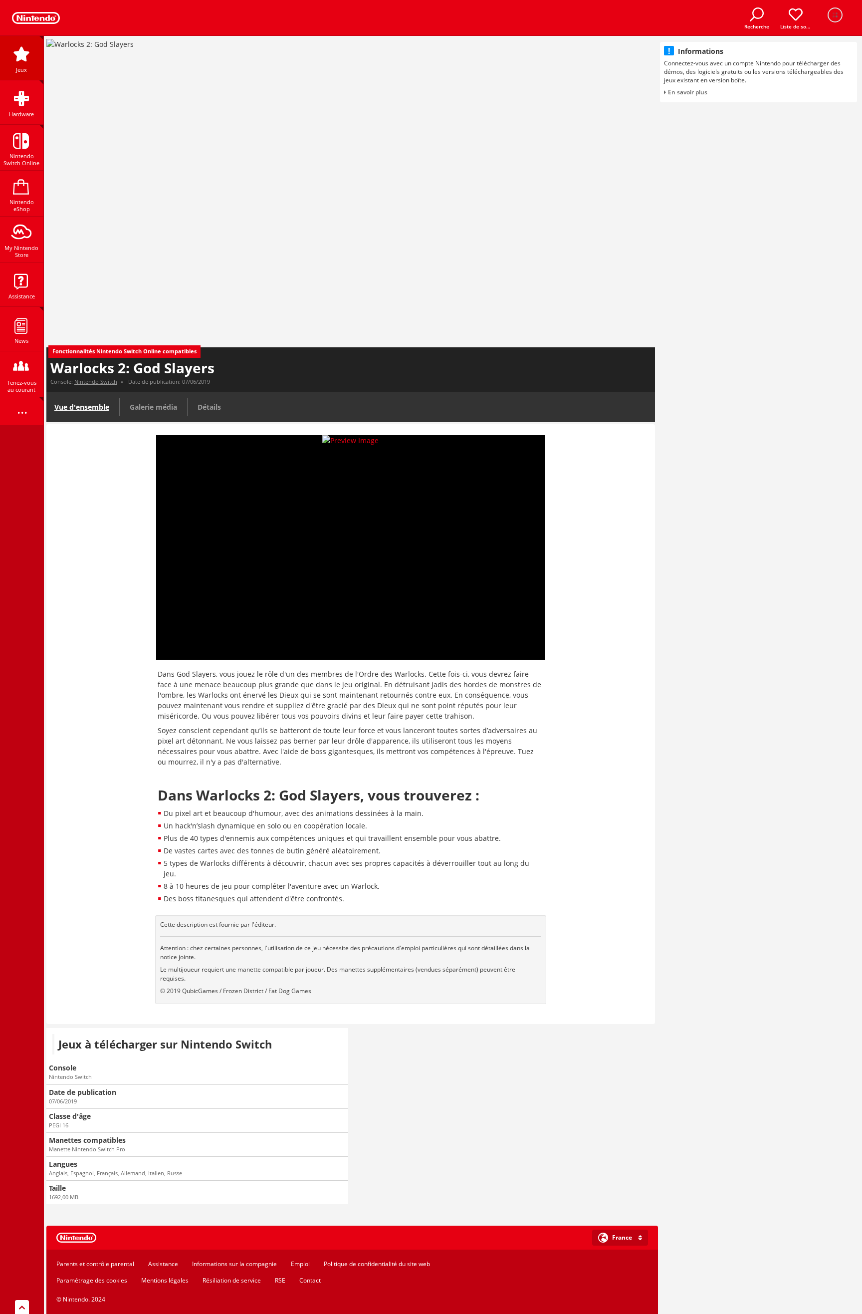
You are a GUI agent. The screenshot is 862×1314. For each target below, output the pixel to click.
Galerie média (153, 407)
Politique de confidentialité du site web (377, 1264)
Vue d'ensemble (81, 407)
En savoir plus (687, 92)
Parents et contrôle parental (95, 1264)
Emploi (300, 1264)
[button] (620, 1238)
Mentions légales (165, 1280)
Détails (209, 407)
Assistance (163, 1264)
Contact (310, 1280)
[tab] (352, 1238)
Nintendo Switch (95, 381)
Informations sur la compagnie (234, 1264)
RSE (280, 1280)
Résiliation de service (232, 1280)
